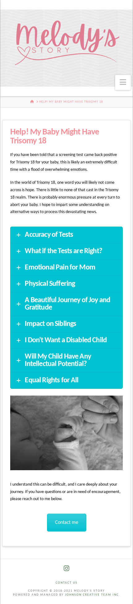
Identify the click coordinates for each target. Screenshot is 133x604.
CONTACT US (67, 583)
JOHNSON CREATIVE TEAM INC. (92, 595)
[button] (123, 82)
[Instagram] (66, 568)
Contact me (66, 522)
